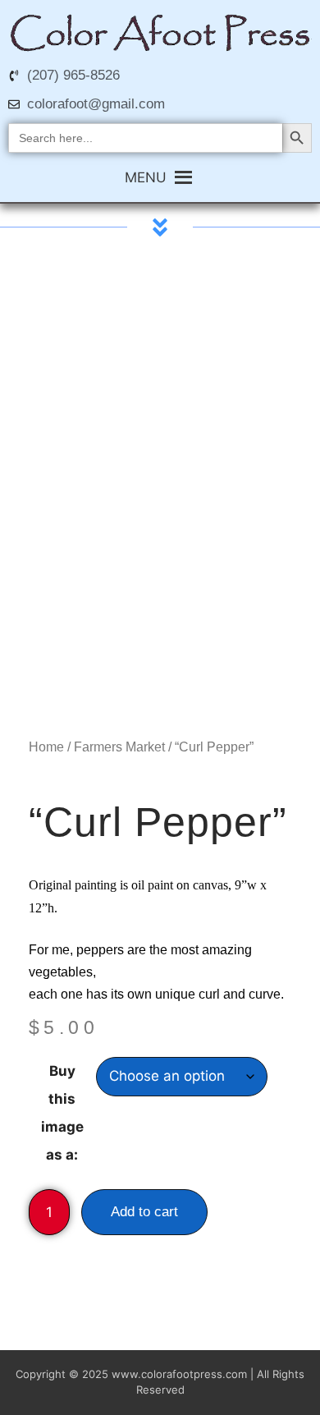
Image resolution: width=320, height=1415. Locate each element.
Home (46, 747)
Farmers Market (119, 747)
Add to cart (144, 1212)
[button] (146, 177)
